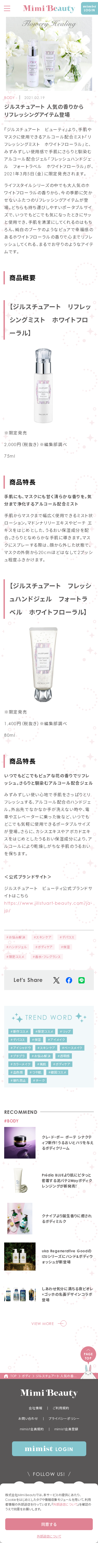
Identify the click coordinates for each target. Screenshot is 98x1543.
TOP (13, 1376)
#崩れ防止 (18, 1080)
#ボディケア (44, 947)
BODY (9, 97)
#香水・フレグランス (47, 957)
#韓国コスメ (57, 1072)
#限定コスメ (15, 957)
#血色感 (16, 1072)
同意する (49, 1524)
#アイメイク (56, 1040)
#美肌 (41, 1064)
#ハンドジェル (16, 947)
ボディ (26, 1376)
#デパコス (67, 937)
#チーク (39, 1080)
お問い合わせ (28, 1419)
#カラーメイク (20, 1064)
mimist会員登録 (66, 1429)
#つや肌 (35, 1072)
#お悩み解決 (15, 937)
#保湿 (65, 947)
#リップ (65, 1031)
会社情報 (35, 1408)
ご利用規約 (61, 1408)
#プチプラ (17, 1056)
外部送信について (65, 1504)
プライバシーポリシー (64, 1419)
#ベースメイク (72, 1048)
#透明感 (63, 1056)
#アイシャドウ (20, 1048)
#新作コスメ (19, 1031)
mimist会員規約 (32, 1429)
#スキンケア (42, 937)
